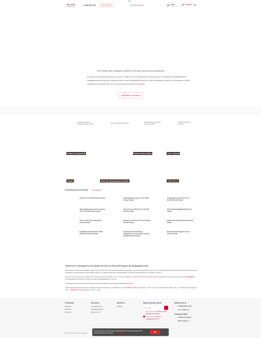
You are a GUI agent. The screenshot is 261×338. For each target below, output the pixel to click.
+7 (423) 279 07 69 (152, 277)
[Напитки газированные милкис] (130, 171)
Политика (68, 312)
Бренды (119, 306)
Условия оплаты (96, 306)
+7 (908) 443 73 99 (130, 287)
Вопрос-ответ (95, 312)
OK (155, 332)
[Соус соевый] (180, 144)
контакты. (141, 84)
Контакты (121, 303)
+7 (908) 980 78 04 (75, 290)
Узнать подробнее (120, 333)
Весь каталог (96, 190)
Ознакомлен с (153, 318)
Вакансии (68, 306)
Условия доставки (97, 309)
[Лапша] (80, 171)
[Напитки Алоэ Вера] (147, 144)
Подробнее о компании (130, 95)
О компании (69, 303)
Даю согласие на (156, 312)
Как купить (95, 303)
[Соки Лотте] (180, 171)
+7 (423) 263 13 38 (89, 5)
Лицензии (68, 309)
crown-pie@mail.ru (189, 277)
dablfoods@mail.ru (183, 321)
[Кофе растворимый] (97, 144)
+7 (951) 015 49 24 (184, 317)
